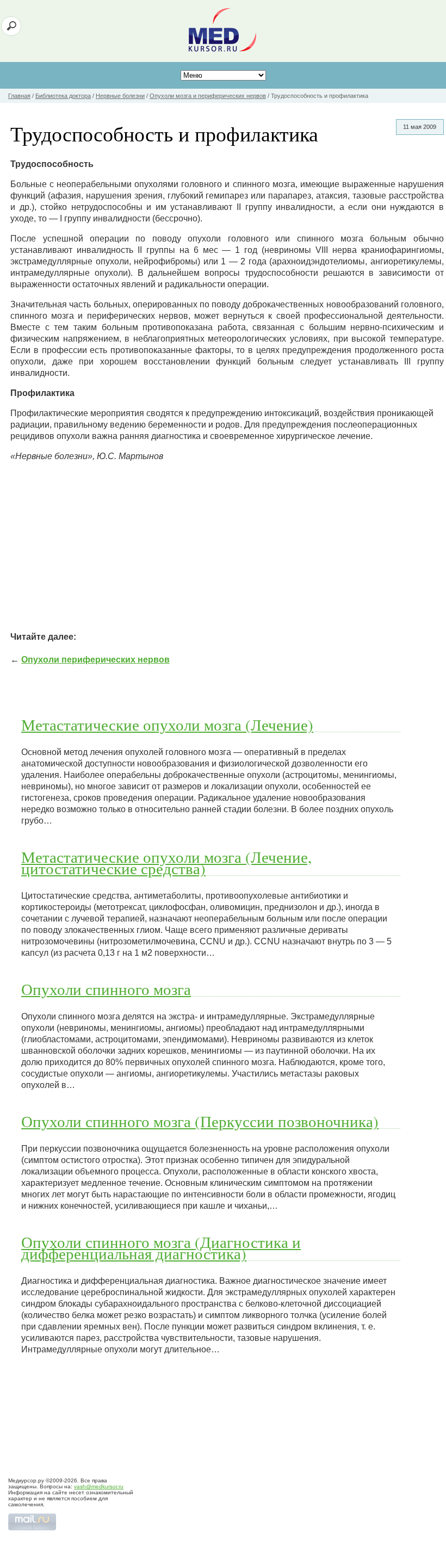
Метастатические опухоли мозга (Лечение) (167, 724)
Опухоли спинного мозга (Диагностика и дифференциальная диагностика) (161, 1248)
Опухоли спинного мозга (106, 989)
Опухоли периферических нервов (95, 659)
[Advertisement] (227, 547)
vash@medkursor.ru (98, 1486)
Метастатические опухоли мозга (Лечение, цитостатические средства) (166, 862)
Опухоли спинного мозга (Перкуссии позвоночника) (200, 1121)
